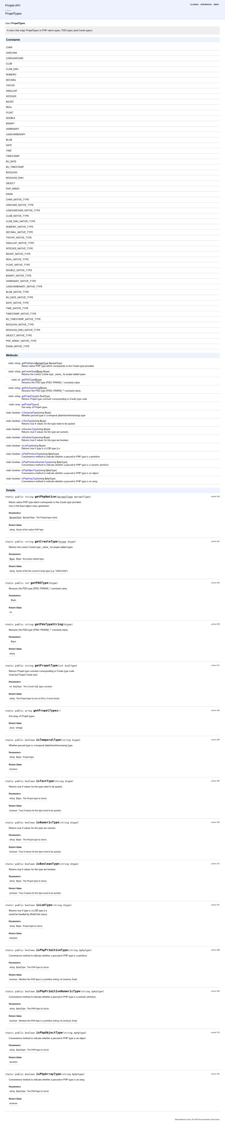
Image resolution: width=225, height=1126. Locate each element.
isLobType (27, 445)
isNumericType (29, 429)
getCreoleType (29, 371)
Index (216, 4)
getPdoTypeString (31, 388)
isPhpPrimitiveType (31, 454)
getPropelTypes (29, 404)
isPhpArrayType (30, 478)
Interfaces (206, 4)
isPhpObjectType (30, 470)
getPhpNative (28, 363)
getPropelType (29, 396)
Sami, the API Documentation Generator (203, 1119)
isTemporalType (30, 412)
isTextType (27, 421)
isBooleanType (29, 437)
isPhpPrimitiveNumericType (36, 462)
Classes (194, 4)
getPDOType (28, 379)
